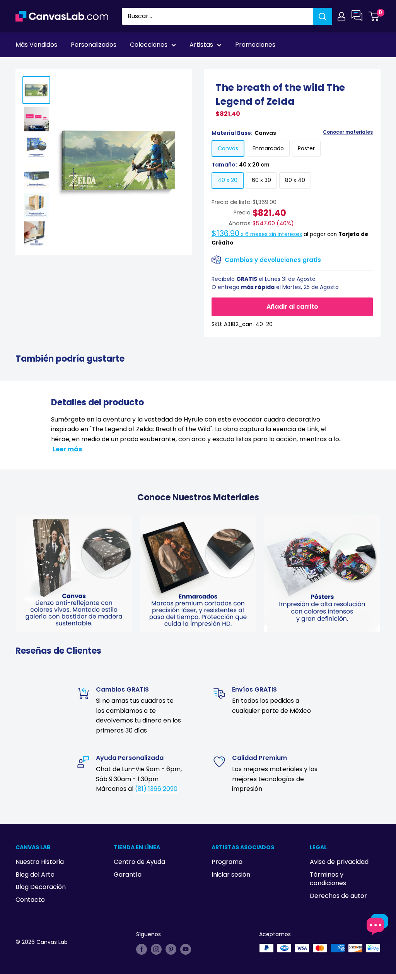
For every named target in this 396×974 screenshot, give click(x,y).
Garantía (128, 874)
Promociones (255, 44)
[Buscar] (322, 16)
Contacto (30, 899)
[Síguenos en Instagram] (156, 948)
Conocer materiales (348, 132)
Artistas (201, 44)
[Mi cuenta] (341, 16)
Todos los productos (64, 66)
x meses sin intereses (257, 234)
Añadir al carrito (292, 306)
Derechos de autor (338, 895)
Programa (227, 861)
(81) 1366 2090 (156, 788)
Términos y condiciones (328, 878)
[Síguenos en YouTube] (185, 948)
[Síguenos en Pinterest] (171, 948)
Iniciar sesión (231, 874)
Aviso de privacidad (339, 861)
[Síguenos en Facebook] (141, 948)
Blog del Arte (35, 874)
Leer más (67, 449)
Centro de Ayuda (139, 861)
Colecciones (148, 44)
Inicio (22, 66)
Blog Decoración (40, 886)
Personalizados (93, 44)
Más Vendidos (36, 44)
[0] (374, 16)
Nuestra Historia (39, 861)
